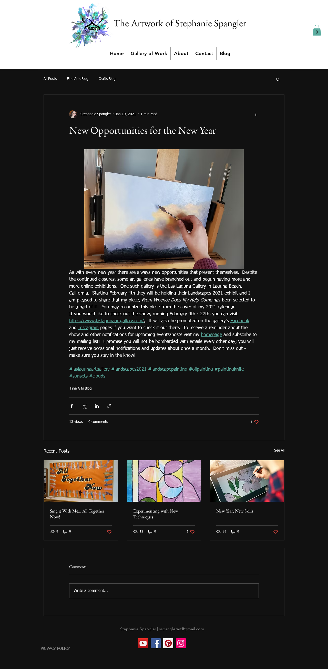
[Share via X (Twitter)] (84, 406)
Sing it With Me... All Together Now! (77, 514)
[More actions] (256, 114)
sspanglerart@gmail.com (181, 628)
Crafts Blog (107, 79)
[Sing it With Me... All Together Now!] (81, 481)
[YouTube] (143, 643)
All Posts (50, 79)
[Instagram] (181, 643)
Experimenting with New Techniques (155, 514)
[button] (316, 30)
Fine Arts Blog (77, 79)
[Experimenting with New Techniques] (164, 481)
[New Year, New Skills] (247, 481)
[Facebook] (156, 643)
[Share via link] (109, 406)
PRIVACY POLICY (55, 649)
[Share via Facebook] (71, 406)
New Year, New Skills (234, 511)
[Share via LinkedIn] (96, 406)
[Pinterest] (168, 643)
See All (279, 450)
